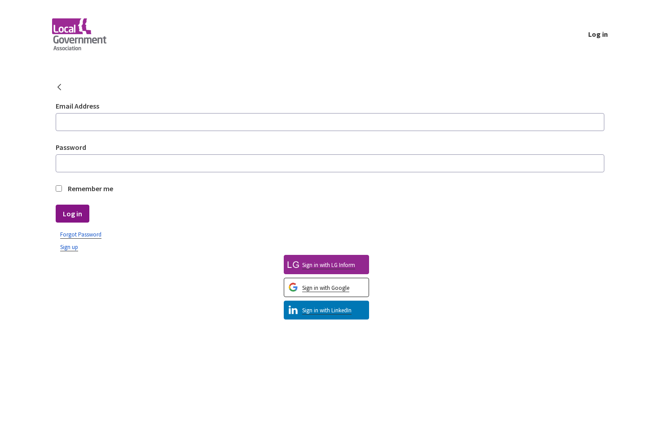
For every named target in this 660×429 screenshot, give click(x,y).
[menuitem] (326, 310)
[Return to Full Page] (59, 88)
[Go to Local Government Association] (86, 34)
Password (71, 147)
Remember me (90, 188)
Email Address (77, 105)
